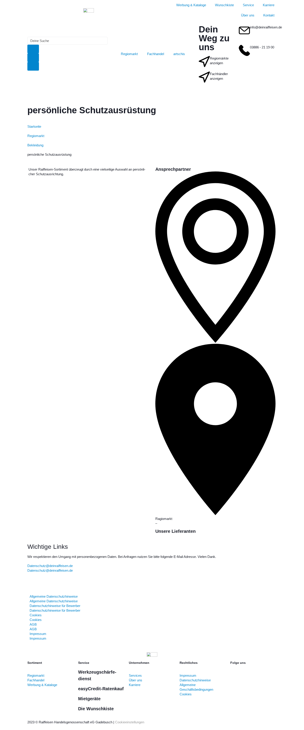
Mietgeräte (89, 698)
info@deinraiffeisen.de (266, 27)
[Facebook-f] (235, 678)
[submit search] (33, 49)
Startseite (34, 126)
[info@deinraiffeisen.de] (244, 30)
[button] (215, 346)
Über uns (247, 15)
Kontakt (268, 15)
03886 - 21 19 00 (262, 47)
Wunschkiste (224, 5)
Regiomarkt (35, 136)
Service (248, 5)
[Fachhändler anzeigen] (204, 77)
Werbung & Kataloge (191, 5)
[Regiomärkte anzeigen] (204, 61)
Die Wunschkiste (96, 708)
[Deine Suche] (67, 41)
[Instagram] (247, 678)
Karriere (268, 5)
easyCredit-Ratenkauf (101, 688)
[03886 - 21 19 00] (244, 50)
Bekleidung (35, 145)
